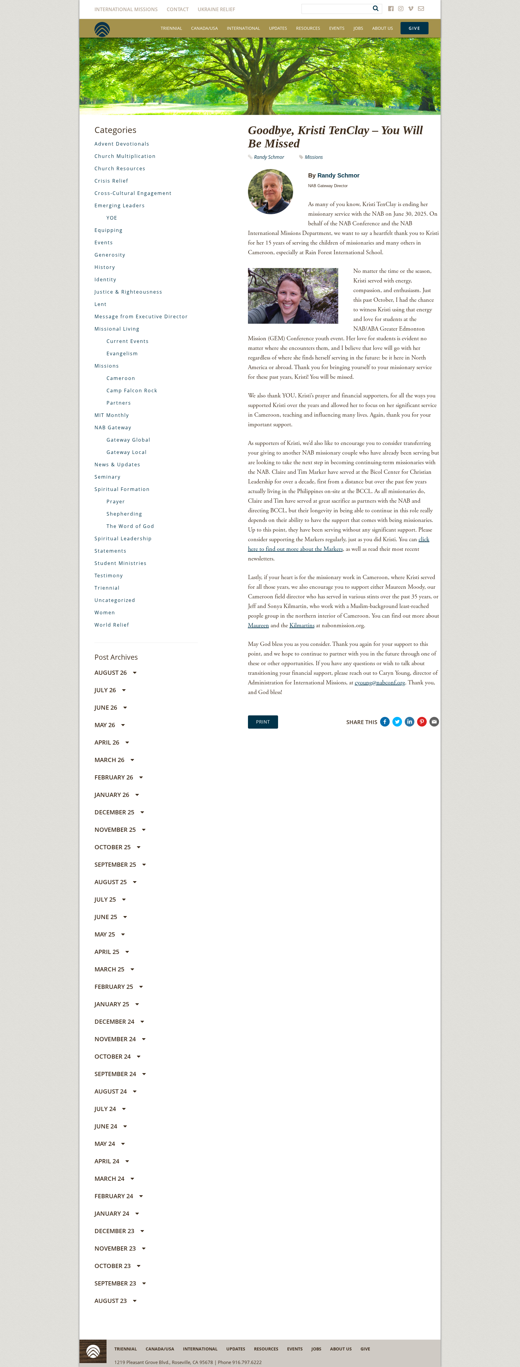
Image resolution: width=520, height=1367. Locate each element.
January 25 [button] (112, 1004)
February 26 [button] (114, 777)
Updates (278, 28)
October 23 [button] (113, 1266)
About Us (382, 28)
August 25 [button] (111, 882)
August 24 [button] (111, 1091)
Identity (105, 279)
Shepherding (124, 514)
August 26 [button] (111, 672)
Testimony (108, 575)
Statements (110, 551)
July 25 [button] (105, 899)
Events (337, 28)
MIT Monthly (111, 415)
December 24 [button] (115, 1021)
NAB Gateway (113, 427)
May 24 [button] (105, 1144)
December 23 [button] (115, 1231)
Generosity (109, 254)
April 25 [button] (107, 952)
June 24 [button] (106, 1126)
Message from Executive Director (141, 316)
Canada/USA (204, 28)
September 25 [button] (116, 864)
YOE (112, 217)
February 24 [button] (114, 1196)
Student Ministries (120, 563)
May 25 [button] (105, 934)
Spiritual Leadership (123, 538)
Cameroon (121, 378)
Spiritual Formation (122, 489)
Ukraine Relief (216, 9)
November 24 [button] (115, 1039)
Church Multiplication (125, 156)
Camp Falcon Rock (132, 390)
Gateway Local (127, 452)
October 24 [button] (113, 1056)
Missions (314, 157)
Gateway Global (128, 440)
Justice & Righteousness (128, 292)
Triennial (171, 28)
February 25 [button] (114, 987)
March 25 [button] (110, 969)
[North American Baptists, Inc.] (102, 29)
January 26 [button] (112, 795)
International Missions (126, 9)
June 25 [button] (106, 917)
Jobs (358, 28)
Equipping (108, 230)
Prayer (116, 501)
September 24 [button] (116, 1074)
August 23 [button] (111, 1301)
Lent (100, 304)
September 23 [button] (116, 1283)
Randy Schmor (269, 157)
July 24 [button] (105, 1109)
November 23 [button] (115, 1248)
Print (263, 722)
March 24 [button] (110, 1178)
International (243, 28)
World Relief (111, 625)
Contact (178, 9)
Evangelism (122, 353)
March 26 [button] (110, 760)
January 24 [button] (112, 1213)
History (104, 267)
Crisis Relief (111, 180)
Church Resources (120, 168)
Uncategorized (114, 600)
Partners (119, 403)
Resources (308, 28)
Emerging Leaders (119, 205)
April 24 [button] (107, 1161)
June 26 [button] (106, 707)
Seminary (107, 477)
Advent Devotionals (122, 143)
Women (104, 612)
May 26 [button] (105, 725)
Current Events (128, 341)
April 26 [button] (107, 742)
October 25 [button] (113, 847)
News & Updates (117, 464)
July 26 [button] (105, 690)
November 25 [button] (115, 829)
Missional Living (117, 329)
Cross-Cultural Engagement (133, 193)
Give (414, 28)
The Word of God (130, 526)
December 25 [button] (115, 812)
